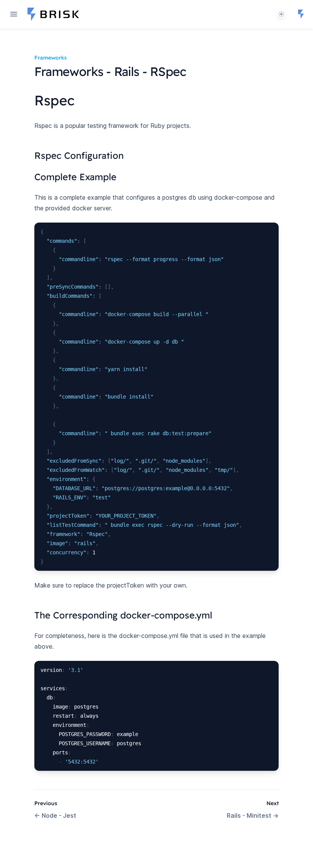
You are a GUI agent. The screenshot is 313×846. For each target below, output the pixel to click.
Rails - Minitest (253, 815)
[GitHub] (301, 14)
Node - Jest (55, 815)
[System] (281, 14)
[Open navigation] (13, 14)
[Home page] (53, 14)
